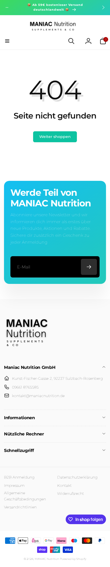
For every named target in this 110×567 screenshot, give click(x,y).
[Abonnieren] (89, 267)
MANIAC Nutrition (47, 559)
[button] (7, 41)
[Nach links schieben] (7, 7)
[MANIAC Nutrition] (26, 353)
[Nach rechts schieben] (103, 7)
